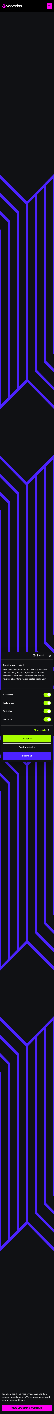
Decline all (27, 756)
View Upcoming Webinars (26, 1407)
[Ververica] (12, 6)
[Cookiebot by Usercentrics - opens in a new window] (33, 656)
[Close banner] (50, 656)
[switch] (47, 703)
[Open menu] (49, 6)
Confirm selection (27, 747)
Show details (40, 730)
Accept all (27, 738)
